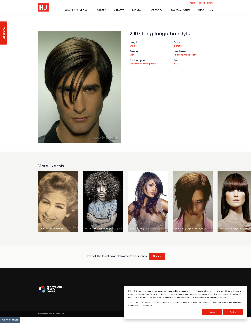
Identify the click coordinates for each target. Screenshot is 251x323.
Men (132, 55)
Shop (201, 10)
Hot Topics (156, 10)
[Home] (43, 7)
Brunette (178, 46)
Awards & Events (180, 10)
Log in (202, 3)
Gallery (101, 10)
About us (193, 3)
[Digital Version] (2, 16)
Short (132, 46)
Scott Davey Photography (143, 64)
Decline (233, 312)
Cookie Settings (10, 320)
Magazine (3, 33)
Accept (212, 312)
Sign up (157, 256)
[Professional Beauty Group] (51, 289)
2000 (176, 64)
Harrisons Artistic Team (185, 55)
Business (136, 10)
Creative (119, 10)
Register (210, 3)
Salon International (77, 10)
